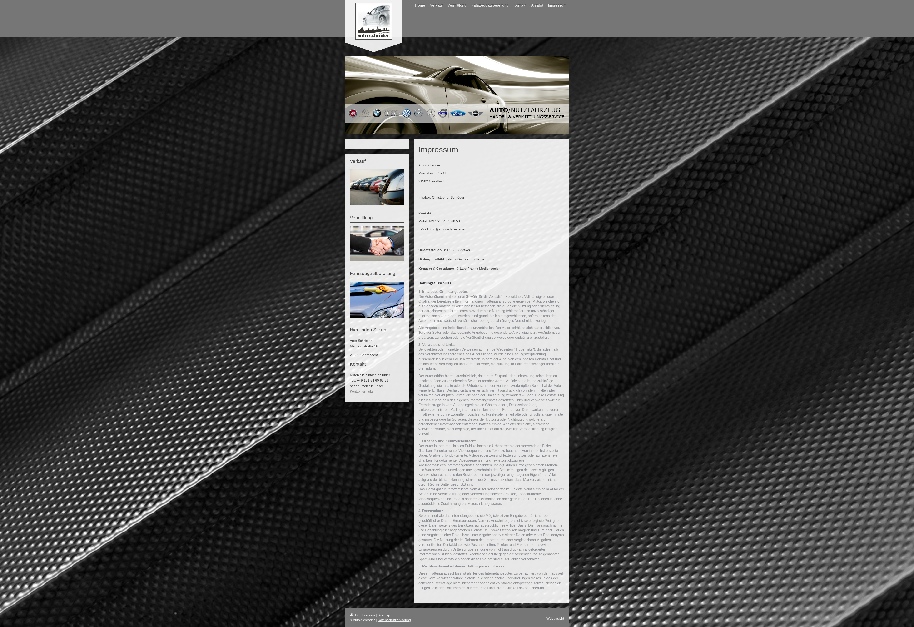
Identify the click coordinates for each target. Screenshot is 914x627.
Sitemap (384, 615)
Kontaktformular (362, 391)
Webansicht (555, 618)
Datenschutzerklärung (394, 620)
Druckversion (365, 615)
